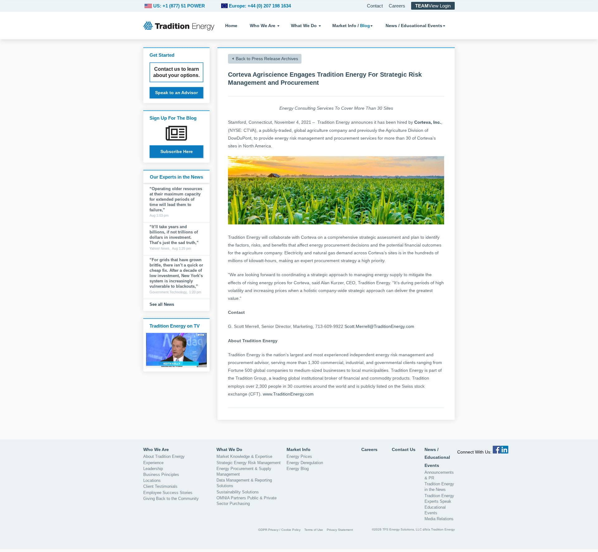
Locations (152, 480)
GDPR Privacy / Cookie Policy (279, 529)
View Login (433, 5)
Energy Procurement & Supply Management (243, 471)
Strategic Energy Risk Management (248, 462)
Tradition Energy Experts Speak (439, 498)
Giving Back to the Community (171, 498)
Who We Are (262, 25)
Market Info (299, 449)
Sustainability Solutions (237, 492)
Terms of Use (313, 529)
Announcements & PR (439, 475)
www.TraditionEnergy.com (288, 393)
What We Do (304, 25)
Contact (375, 5)
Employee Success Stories (167, 492)
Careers (397, 5)
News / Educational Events (414, 25)
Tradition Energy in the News (439, 487)
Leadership (153, 468)
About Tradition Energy (164, 456)
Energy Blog (298, 468)
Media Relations (439, 518)
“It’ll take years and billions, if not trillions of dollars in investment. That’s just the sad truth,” (174, 234)
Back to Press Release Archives (267, 58)
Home (231, 25)
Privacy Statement (340, 529)
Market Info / (351, 25)
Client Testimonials (160, 486)
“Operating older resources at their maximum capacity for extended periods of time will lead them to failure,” (176, 199)
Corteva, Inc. (427, 122)
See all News (162, 304)
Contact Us (403, 449)
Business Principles (161, 474)
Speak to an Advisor (176, 92)
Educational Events (435, 510)
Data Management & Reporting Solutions (244, 483)
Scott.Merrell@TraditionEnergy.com (379, 326)
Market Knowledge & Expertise (244, 456)
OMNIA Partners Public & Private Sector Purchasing (246, 501)
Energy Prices (299, 456)
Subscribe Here (176, 151)
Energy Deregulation (305, 462)
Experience (153, 462)
